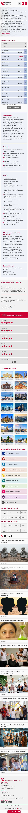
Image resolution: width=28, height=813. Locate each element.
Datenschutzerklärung (10, 808)
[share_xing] (9, 811)
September (23, 512)
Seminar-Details (5, 33)
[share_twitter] (15, 811)
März (23, 525)
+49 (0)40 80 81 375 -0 (8, 787)
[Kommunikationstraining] (23, 3)
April (10, 530)
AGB (8, 805)
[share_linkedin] (19, 811)
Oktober (10, 517)
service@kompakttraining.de (17, 798)
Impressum (20, 808)
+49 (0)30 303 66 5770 (8, 795)
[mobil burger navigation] (19, 3)
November (17, 517)
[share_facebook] (12, 811)
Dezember (23, 517)
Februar (16, 525)
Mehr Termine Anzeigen (14, 107)
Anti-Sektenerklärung (16, 805)
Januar (10, 525)
